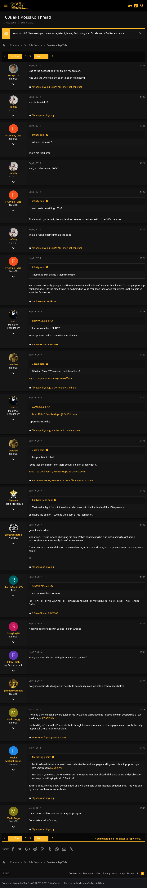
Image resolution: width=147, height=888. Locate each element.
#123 (142, 125)
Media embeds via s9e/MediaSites (84, 883)
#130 (142, 397)
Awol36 (13, 364)
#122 (142, 97)
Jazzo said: (38, 363)
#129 (142, 354)
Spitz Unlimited (13, 534)
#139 (142, 747)
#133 (142, 525)
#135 (142, 623)
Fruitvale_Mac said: (42, 500)
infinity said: (38, 134)
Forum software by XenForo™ (33, 883)
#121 (142, 65)
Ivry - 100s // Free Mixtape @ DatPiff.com (51, 378)
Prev (16, 56)
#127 (142, 258)
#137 (142, 680)
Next (40, 56)
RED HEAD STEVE (13, 586)
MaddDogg (13, 719)
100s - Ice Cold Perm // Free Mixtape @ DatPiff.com (57, 471)
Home (130, 873)
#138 (142, 709)
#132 (142, 490)
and (43, 115)
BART (6, 873)
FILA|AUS (13, 75)
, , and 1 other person (57, 87)
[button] (6, 5)
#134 (142, 577)
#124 (142, 163)
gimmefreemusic (13, 690)
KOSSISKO (48, 718)
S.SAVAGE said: (41, 320)
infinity (13, 106)
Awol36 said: (39, 406)
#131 (142, 440)
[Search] (142, 5)
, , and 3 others (54, 387)
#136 (142, 652)
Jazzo (13, 321)
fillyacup (13, 500)
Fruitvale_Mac (13, 135)
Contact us (75, 873)
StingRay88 (13, 633)
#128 (142, 311)
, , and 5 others (63, 480)
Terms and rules (91, 873)
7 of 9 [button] (28, 56)
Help (122, 873)
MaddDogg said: (41, 757)
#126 (142, 229)
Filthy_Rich (13, 662)
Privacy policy (110, 873)
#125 (142, 192)
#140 (142, 808)
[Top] (137, 873)
